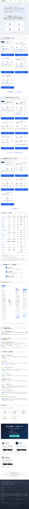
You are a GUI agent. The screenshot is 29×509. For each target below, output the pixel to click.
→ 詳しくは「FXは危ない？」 (5, 365)
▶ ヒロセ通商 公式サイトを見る (18, 314)
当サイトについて (3, 501)
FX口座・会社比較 (5, 487)
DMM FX (2, 220)
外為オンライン (22, 178)
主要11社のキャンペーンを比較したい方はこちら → (15, 323)
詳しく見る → (3, 320)
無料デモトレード (13, 375)
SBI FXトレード (22, 42)
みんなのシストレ (3, 244)
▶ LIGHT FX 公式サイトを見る (24, 316)
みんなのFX (2, 224)
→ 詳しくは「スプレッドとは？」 (6, 371)
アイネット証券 (8, 178)
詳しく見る (21, 52)
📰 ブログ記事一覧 (3, 489)
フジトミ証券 (3, 252)
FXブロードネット (8, 136)
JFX (6, 121)
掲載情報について (3, 492)
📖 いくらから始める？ (19, 91)
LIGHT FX (21, 136)
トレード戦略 (15, 487)
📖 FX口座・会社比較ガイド (18, 152)
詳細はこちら (20, 110)
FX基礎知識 (9, 487)
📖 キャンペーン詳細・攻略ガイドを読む (17, 317)
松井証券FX (7, 42)
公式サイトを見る (7, 54)
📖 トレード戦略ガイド (14, 208)
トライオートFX (3, 242)
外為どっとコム (3, 222)
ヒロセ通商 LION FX (8, 75)
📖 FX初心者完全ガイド (10, 91)
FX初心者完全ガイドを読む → (14, 475)
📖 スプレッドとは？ (9, 152)
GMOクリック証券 (3, 218)
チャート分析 (12, 487)
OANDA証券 (21, 121)
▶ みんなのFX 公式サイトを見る (25, 313)
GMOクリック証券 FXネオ (9, 102)
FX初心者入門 (2, 487)
